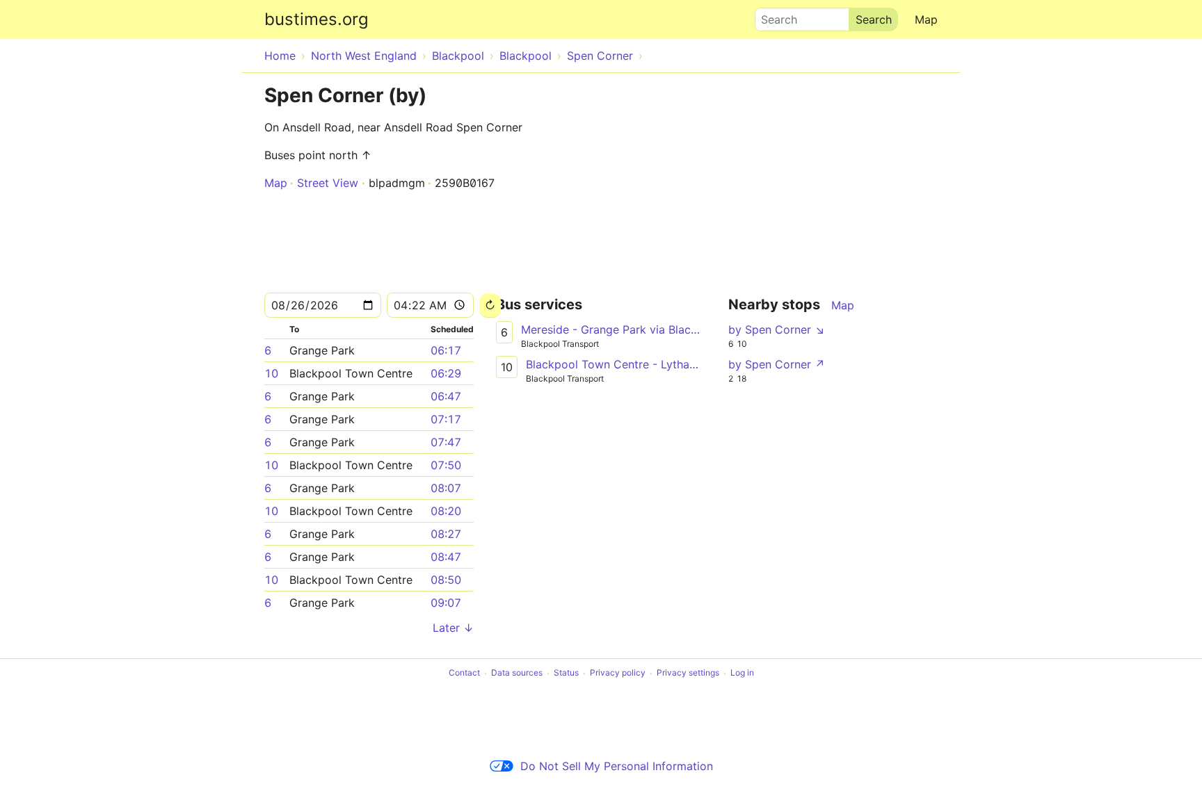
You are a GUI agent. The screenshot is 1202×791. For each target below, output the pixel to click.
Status (566, 673)
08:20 (446, 511)
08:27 (446, 534)
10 (271, 373)
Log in (742, 673)
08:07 (446, 488)
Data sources (517, 673)
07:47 (446, 442)
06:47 (446, 396)
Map (926, 19)
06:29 (446, 373)
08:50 (446, 580)
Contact (464, 673)
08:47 (446, 557)
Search (773, 16)
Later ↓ (453, 628)
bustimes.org (316, 19)
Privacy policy (618, 673)
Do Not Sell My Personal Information (616, 766)
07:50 (446, 465)
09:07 (446, 603)
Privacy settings (688, 673)
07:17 (446, 419)
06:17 (446, 350)
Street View (327, 183)
